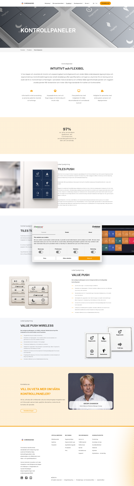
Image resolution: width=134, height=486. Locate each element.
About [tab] (90, 232)
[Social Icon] (22, 478)
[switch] (58, 252)
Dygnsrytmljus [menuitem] (69, 439)
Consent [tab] (43, 232)
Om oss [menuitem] (86, 3)
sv (96, 3)
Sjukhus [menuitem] (53, 442)
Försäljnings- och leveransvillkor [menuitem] (85, 479)
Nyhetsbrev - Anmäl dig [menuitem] (99, 453)
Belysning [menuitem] (47, 3)
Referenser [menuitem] (82, 445)
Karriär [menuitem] (80, 447)
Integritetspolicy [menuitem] (68, 479)
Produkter (29, 50)
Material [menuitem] (94, 447)
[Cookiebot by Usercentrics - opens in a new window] (93, 227)
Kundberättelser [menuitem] (96, 445)
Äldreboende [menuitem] (55, 439)
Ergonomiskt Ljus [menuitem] (70, 442)
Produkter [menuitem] (68, 3)
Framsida (22, 50)
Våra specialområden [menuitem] (57, 3)
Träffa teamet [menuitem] (82, 442)
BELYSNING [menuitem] (68, 435)
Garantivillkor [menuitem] (100, 479)
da (53, 477)
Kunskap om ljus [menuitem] (97, 442)
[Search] (93, 3)
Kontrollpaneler (38, 50)
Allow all (89, 258)
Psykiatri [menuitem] (53, 445)
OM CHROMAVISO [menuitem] (83, 435)
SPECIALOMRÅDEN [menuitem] (56, 435)
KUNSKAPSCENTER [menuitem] (97, 435)
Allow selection (67, 258)
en (56, 477)
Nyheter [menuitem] (94, 450)
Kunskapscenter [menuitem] (78, 3)
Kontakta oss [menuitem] (82, 450)
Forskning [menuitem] (95, 439)
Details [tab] (67, 232)
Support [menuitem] (81, 453)
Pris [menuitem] (66, 450)
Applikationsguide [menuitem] (70, 445)
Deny (44, 258)
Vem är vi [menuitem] (81, 439)
